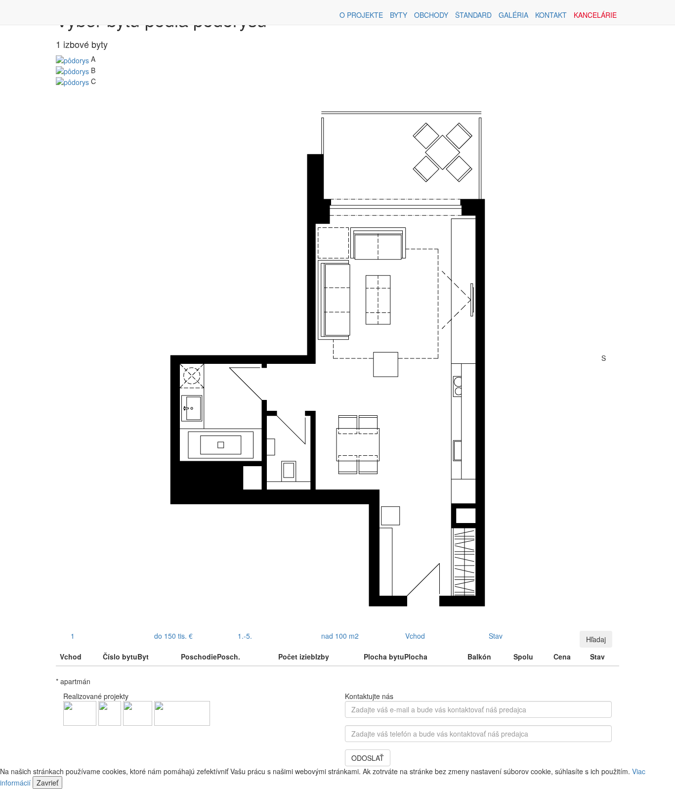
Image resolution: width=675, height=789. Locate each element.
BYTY (398, 15)
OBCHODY (431, 15)
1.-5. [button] (245, 636)
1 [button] (73, 636)
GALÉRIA (513, 15)
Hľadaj (596, 639)
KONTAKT (551, 15)
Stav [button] (496, 636)
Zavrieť (47, 783)
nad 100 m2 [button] (340, 636)
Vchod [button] (415, 636)
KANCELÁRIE (595, 15)
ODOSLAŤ (367, 758)
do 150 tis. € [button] (173, 636)
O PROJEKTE (361, 15)
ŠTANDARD (473, 15)
